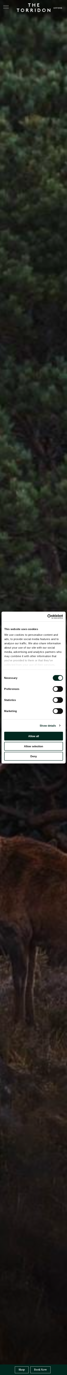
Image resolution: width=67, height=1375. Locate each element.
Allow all (33, 736)
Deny (33, 756)
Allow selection (33, 746)
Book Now (40, 1369)
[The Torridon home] (33, 7)
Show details (48, 725)
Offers (57, 8)
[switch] (58, 689)
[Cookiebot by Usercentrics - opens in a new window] (48, 616)
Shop (22, 1369)
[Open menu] (6, 7)
